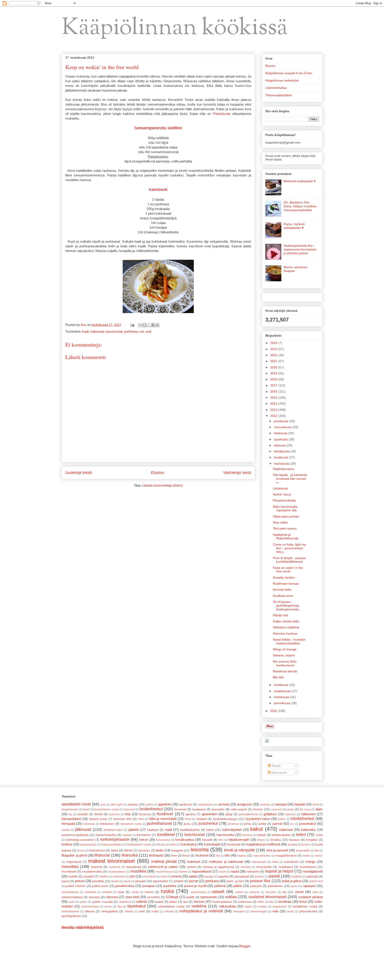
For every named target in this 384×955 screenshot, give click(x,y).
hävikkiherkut (302, 818)
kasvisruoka (225, 835)
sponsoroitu (208, 897)
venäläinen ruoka (304, 906)
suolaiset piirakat (310, 897)
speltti (190, 897)
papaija (209, 876)
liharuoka (130, 855)
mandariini (291, 861)
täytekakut (136, 906)
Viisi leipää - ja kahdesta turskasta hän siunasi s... (290, 478)
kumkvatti (233, 844)
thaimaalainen (222, 901)
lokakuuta (281, 433)
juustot (66, 829)
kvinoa (81, 850)
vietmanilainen (70, 911)
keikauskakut (281, 835)
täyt (120, 906)
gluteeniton (209, 814)
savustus (271, 892)
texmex (199, 901)
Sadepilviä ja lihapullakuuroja (285, 536)
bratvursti (129, 809)
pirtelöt (178, 881)
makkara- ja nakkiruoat (226, 861)
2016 (274, 391)
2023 (274, 349)
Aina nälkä (280, 522)
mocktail (246, 867)
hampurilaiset (71, 819)
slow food (132, 897)
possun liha (260, 881)
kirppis (261, 839)
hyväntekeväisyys (225, 819)
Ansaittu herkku (284, 577)
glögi (229, 814)
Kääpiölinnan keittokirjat (282, 80)
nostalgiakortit (313, 871)
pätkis (238, 886)
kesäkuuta (281, 457)
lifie (316, 850)
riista (121, 892)
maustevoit (133, 867)
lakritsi (128, 850)
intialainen (107, 823)
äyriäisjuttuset (71, 916)
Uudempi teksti (78, 472)
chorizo (258, 809)
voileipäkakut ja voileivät (201, 911)
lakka (114, 850)
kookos (67, 844)
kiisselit (207, 839)
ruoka (167, 891)
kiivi (220, 839)
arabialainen (205, 804)
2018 (274, 379)
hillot (141, 819)
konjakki (311, 839)
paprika (223, 876)
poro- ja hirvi (235, 881)
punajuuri (148, 886)
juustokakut (307, 823)
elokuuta (280, 445)
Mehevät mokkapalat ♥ (300, 181)
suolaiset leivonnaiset (267, 897)
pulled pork (100, 886)
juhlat (262, 823)
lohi (227, 855)
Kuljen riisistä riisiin (286, 621)
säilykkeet (125, 901)
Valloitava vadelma (286, 627)
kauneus (247, 835)
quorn (294, 886)
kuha (173, 844)
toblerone (245, 901)
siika (315, 892)
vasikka (262, 906)
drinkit (98, 814)
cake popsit (239, 809)
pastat (274, 876)
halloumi (290, 814)
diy (70, 814)
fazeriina (114, 814)
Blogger (244, 946)
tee (185, 901)
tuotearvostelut (90, 906)
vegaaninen (279, 906)
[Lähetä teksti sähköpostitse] (132, 325)
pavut (65, 881)
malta (275, 861)
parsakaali (241, 876)
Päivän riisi (280, 615)
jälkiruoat (83, 829)
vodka (155, 911)
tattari (173, 901)
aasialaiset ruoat (76, 804)
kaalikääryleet (190, 829)
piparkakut (160, 881)
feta (127, 814)
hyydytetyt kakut (258, 819)
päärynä (256, 886)
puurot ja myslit (195, 886)
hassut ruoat (98, 819)
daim (319, 809)
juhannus (233, 823)
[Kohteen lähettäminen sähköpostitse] (140, 325)
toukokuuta (282, 463)
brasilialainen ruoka (106, 809)
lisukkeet (202, 855)
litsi (218, 855)
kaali (85, 331)
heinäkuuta (282, 451)
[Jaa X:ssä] (149, 325)
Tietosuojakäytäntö (278, 95)
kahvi (210, 829)
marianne (114, 867)
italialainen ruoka (131, 823)
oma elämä (149, 876)
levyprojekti (303, 850)
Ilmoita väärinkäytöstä (83, 927)
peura (127, 881)
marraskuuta (283, 427)
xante (290, 911)
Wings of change (284, 649)
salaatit (218, 891)
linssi (186, 855)
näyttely (104, 876)
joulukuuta (281, 421)
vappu (248, 906)
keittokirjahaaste (114, 839)
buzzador (218, 809)
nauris (222, 871)
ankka (149, 804)
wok (149, 331)
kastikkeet (166, 834)
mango (310, 861)
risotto (135, 892)
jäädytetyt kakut (113, 829)
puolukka (169, 886)
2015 (274, 397)
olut (132, 876)
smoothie (153, 897)
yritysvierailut (308, 911)
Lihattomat (280, 488)
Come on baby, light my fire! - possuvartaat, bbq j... (289, 548)
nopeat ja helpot (279, 871)
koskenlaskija (88, 844)
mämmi (182, 871)
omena (176, 876)
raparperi (309, 886)
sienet (299, 892)
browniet (180, 809)
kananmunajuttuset (75, 835)
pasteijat (296, 876)
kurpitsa (292, 844)
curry (290, 809)
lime (174, 855)
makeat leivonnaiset (111, 861)
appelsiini (164, 804)
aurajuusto (244, 804)
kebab (261, 835)
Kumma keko (282, 589)
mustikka (138, 871)
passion (259, 876)
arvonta (223, 804)
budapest (199, 809)
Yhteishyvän (221, 114)
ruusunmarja (198, 892)
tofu (271, 901)
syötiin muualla (102, 901)
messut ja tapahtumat (218, 867)
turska (108, 906)
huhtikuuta (281, 685)
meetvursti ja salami (163, 867)
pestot (115, 881)
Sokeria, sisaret (284, 655)
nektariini (252, 871)
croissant (276, 809)
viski (142, 911)
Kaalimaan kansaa (286, 583)
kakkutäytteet (232, 829)
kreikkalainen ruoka (139, 844)
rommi (149, 892)
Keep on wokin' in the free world (288, 569)
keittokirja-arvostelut (80, 839)
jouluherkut (208, 823)
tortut (302, 901)
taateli (159, 901)
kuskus (306, 844)
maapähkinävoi (286, 855)
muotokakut (307, 867)
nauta (235, 871)
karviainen (144, 835)
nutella (73, 876)
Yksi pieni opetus (285, 528)
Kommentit (279, 772)
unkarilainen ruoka (171, 906)
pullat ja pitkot (291, 881)
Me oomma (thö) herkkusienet (284, 663)
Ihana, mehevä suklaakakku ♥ (294, 226)
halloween (308, 814)
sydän (83, 901)
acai (102, 804)
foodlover (165, 814)
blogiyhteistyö (70, 809)
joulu (187, 823)
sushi (71, 901)
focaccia (144, 814)
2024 (274, 343)
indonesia (89, 823)
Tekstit (275, 765)
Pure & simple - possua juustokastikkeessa (289, 559)
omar (163, 876)
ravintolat (90, 892)
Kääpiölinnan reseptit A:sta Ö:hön (288, 73)
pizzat (193, 881)
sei (142, 331)
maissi (319, 855)
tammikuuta (282, 703)
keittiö (319, 835)
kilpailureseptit (238, 839)
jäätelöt (133, 829)
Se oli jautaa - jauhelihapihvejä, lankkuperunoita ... (287, 605)
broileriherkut (151, 809)
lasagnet (177, 850)
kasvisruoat (114, 331)
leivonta (200, 850)
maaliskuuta (283, 691)
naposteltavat (201, 871)
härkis (281, 819)
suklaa (231, 897)
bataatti (299, 804)
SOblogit (172, 897)
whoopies (239, 911)
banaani (281, 804)
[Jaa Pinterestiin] (157, 325)
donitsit (83, 814)
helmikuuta (282, 697)
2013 (274, 410)
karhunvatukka (106, 835)
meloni (191, 867)
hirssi (188, 819)
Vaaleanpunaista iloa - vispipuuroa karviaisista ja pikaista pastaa (300, 249)
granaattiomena (248, 814)
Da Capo (305, 809)
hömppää (68, 823)
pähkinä (220, 886)
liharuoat (102, 855)
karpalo (127, 835)
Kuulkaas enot (283, 595)
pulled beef (315, 881)
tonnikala (284, 901)
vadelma (198, 906)
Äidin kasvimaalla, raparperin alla (285, 508)
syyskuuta (281, 439)
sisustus (94, 897)
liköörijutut (156, 855)
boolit (86, 809)
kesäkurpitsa (184, 839)
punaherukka (124, 886)
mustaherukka (92, 871)
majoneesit (73, 861)
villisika (128, 911)
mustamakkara (117, 871)
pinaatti (140, 881)
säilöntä (141, 901)
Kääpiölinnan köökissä (175, 28)
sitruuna (112, 897)
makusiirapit (259, 861)
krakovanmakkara (111, 844)
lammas (144, 850)
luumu (241, 855)
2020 (274, 367)
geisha (190, 814)
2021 (274, 361)
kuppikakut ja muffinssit (263, 844)
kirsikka (275, 839)
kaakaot (152, 829)
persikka (98, 881)
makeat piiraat (164, 861)
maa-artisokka (261, 855)
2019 (274, 373)
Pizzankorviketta (284, 500)
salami (239, 892)
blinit (315, 804)
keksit (143, 839)
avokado (265, 804)
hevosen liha (122, 819)
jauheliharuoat (159, 823)
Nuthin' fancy (282, 494)
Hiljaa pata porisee (286, 516)
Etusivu (157, 472)
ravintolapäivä (70, 892)
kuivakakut (188, 844)
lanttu (160, 850)
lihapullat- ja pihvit (74, 855)
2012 (274, 416)
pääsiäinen (275, 886)
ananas (133, 804)
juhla (247, 823)
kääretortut (97, 850)
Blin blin (278, 677)
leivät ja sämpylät (239, 850)
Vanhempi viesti (237, 472)
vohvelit (169, 911)
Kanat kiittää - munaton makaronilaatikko (289, 641)
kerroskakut (163, 839)
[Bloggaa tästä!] (144, 325)
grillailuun (270, 814)
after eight (116, 804)
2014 (274, 403)
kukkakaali (212, 844)
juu (292, 823)
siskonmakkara (72, 897)
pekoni (80, 881)
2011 (274, 711)
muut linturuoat (165, 871)
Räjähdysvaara (283, 469)
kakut (256, 829)
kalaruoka (308, 829)
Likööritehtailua (276, 88)
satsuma (254, 892)
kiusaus (294, 839)
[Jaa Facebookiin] (153, 325)
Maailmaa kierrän (285, 671)
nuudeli (88, 876)
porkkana (131, 331)
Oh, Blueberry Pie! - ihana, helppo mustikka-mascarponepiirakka (300, 206)
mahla (306, 855)
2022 (274, 355)
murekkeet (69, 871)
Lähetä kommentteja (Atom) (162, 485)
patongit (312, 876)
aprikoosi (185, 804)
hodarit (201, 819)
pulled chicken (76, 886)
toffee (261, 901)
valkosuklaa (227, 906)
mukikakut (285, 867)
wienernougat (258, 911)
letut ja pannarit (277, 850)
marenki (96, 867)
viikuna (89, 911)
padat (193, 876)
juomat (277, 823)
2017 (274, 385)
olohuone (119, 876)
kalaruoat (97, 331)
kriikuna (160, 844)
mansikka (70, 866)
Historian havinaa (285, 633)
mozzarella (264, 867)
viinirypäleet (109, 911)
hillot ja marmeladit (163, 819)
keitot (301, 834)
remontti (107, 892)
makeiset (193, 861)
